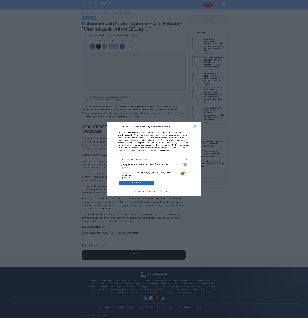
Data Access (154, 191)
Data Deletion (140, 191)
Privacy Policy (167, 191)
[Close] (195, 127)
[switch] (184, 164)
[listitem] (154, 159)
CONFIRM (136, 183)
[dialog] (154, 159)
